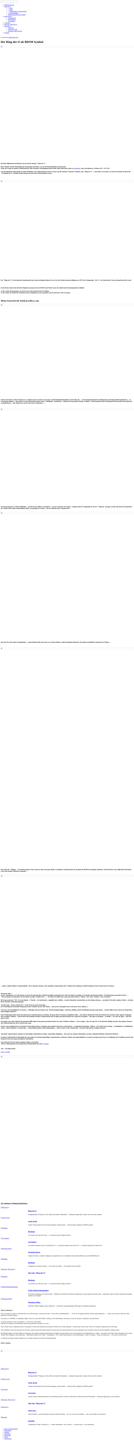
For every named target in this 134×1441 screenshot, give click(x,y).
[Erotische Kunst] (6, 1248)
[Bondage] (4, 1228)
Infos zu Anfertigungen (11, 1429)
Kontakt (31, 1421)
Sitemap (6, 1432)
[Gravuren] (4, 1389)
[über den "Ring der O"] (8, 1269)
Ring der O (32, 1211)
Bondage (31, 1232)
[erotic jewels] (5, 1217)
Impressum (7, 1434)
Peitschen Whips (34, 1302)
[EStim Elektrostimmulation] (9, 1287)
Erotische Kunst (34, 1252)
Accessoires (32, 1242)
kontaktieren (76, 168)
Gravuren (32, 1393)
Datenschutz (7, 1438)
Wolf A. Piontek (5, 1052)
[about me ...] (5, 1407)
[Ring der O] (5, 1207)
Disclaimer (7, 1435)
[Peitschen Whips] (6, 1299)
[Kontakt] (4, 1417)
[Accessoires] (5, 1238)
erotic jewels (32, 1221)
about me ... (32, 1411)
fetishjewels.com (13, 37)
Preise (6, 1437)
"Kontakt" (46, 1044)
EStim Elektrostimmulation (38, 1290)
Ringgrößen (7, 1430)
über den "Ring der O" (37, 1273)
